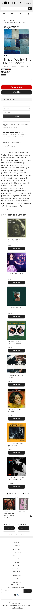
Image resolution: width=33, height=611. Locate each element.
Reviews (5, 146)
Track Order (16, 549)
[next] (31, 516)
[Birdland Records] (16, 2)
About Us (16, 559)
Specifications (16, 142)
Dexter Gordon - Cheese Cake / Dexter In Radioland (16, 445)
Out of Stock (9, 528)
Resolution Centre (16, 553)
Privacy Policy (16, 575)
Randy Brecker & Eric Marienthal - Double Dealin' (14, 343)
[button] (14, 499)
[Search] (30, 8)
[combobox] (14, 8)
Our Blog (16, 562)
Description (6, 142)
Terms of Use (16, 571)
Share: (3, 69)
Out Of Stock (16, 248)
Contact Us (16, 566)
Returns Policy (16, 579)
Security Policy (16, 582)
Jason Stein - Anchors (15, 307)
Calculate (17, 116)
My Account (16, 545)
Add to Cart (17, 87)
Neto (22, 608)
